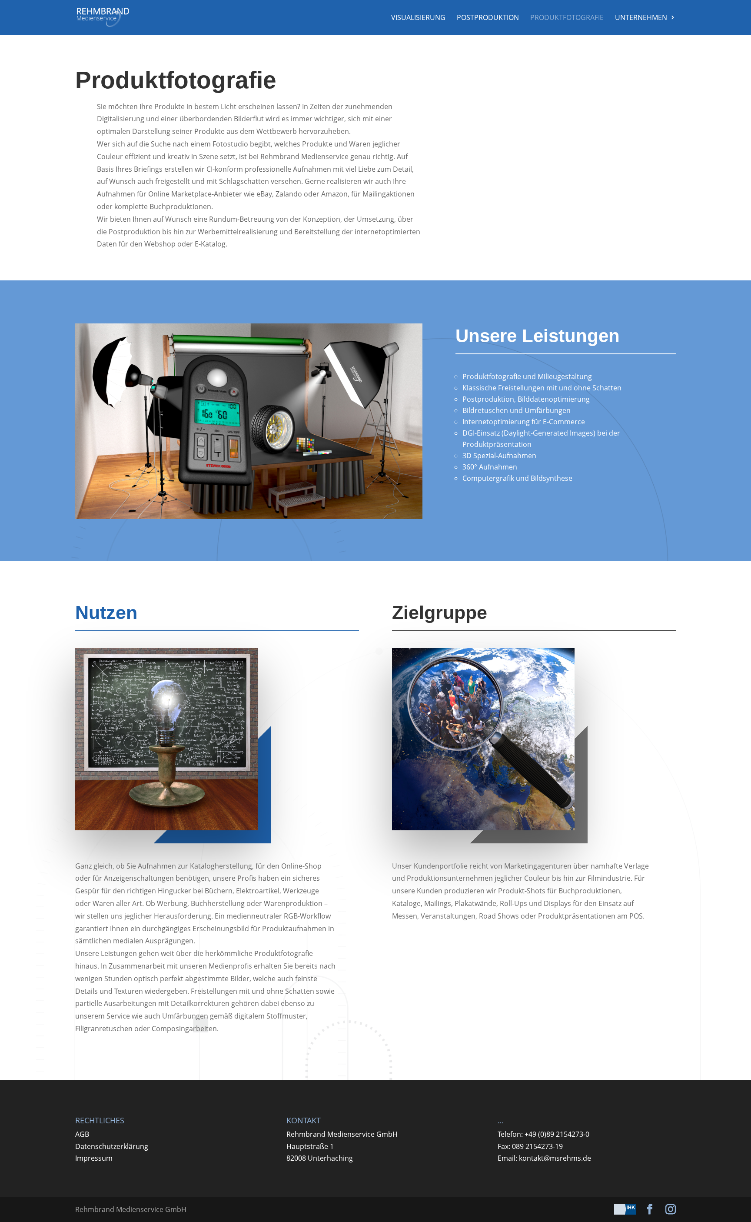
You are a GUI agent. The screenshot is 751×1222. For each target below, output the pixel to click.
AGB (82, 1134)
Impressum (94, 1158)
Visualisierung (418, 18)
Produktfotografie (567, 18)
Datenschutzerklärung (111, 1146)
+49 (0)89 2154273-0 (557, 1134)
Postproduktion (488, 18)
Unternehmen (641, 18)
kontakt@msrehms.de (555, 1158)
